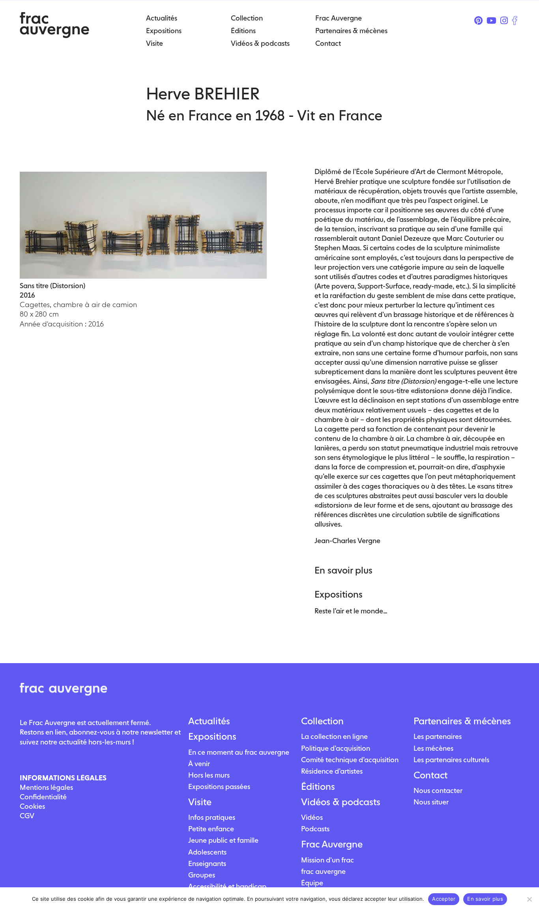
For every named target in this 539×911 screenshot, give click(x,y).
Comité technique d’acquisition (350, 759)
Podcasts (315, 829)
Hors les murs (209, 775)
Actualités (209, 721)
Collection (322, 721)
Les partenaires (438, 736)
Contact (430, 775)
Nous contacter (438, 790)
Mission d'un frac (327, 860)
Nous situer (431, 802)
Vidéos (312, 817)
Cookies (32, 806)
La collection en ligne (334, 736)
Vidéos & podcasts (340, 802)
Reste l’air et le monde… (350, 611)
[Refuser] (529, 899)
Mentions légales (46, 787)
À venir (199, 763)
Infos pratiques (211, 817)
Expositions (212, 736)
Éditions (318, 786)
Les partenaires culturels (451, 759)
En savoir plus (485, 899)
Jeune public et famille (223, 840)
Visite (199, 802)
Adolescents (207, 852)
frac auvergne (323, 871)
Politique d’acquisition (335, 748)
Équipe (312, 883)
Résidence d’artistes (332, 771)
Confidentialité (43, 797)
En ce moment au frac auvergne (238, 752)
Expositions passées (219, 786)
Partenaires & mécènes (462, 721)
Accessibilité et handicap (227, 886)
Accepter (443, 899)
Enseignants (207, 863)
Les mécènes (433, 748)
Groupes (201, 875)
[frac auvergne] (54, 36)
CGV (27, 816)
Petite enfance (211, 829)
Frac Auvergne (332, 844)
